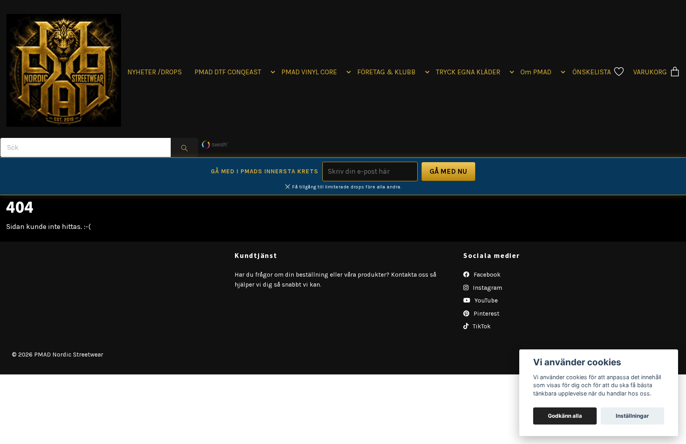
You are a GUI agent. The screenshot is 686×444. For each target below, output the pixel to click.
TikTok (481, 326)
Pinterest (485, 313)
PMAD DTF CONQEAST (228, 72)
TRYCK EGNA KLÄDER (468, 72)
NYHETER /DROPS (154, 72)
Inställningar (632, 416)
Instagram (486, 287)
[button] (271, 72)
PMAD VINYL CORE (309, 72)
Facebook (486, 274)
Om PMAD (535, 72)
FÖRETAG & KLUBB (386, 72)
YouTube (485, 300)
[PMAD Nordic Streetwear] (63, 69)
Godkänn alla (565, 416)
